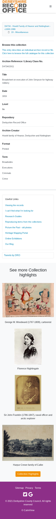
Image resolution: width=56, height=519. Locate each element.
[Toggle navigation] (50, 6)
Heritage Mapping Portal (16, 233)
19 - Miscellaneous (19, 32)
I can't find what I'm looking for (19, 210)
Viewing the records (14, 205)
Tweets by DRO (12, 255)
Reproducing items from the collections (23, 222)
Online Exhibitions (13, 238)
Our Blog (9, 244)
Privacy (29, 488)
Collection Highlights (28, 474)
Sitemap (19, 488)
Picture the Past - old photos (18, 227)
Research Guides (13, 216)
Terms (38, 488)
